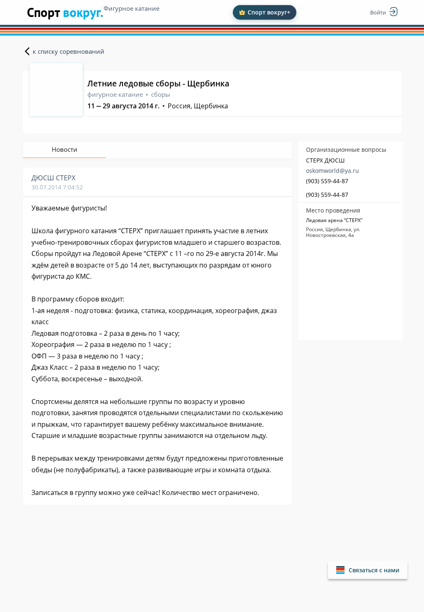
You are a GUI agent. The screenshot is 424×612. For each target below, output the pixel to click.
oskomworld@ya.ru (332, 170)
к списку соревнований (68, 51)
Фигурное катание (131, 8)
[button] (367, 570)
